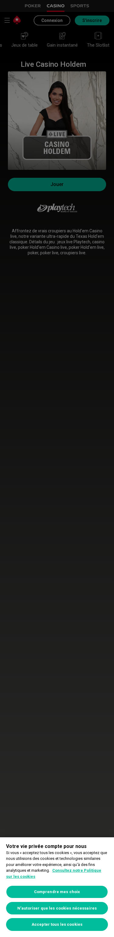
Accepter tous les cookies (57, 924)
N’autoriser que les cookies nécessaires (57, 908)
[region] (57, 887)
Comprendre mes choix (57, 891)
